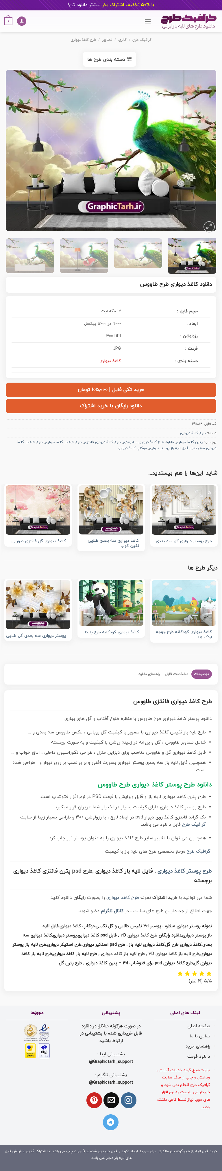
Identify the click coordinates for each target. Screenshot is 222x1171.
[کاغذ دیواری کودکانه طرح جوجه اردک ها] (184, 603)
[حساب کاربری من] (21, 21)
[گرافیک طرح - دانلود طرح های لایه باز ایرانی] (189, 21)
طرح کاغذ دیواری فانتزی (102, 442)
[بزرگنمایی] (209, 227)
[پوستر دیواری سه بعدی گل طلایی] (38, 604)
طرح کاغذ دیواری (83, 40)
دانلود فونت (198, 1056)
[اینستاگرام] (128, 1100)
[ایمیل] (111, 1100)
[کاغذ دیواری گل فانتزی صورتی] (38, 510)
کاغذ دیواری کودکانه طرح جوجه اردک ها (184, 635)
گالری (122, 40)
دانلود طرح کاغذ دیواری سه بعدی (148, 442)
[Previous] (204, 151)
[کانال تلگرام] (111, 1122)
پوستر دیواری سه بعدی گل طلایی (36, 636)
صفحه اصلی (199, 1026)
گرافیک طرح (141, 40)
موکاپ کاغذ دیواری (132, 448)
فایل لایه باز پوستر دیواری (168, 448)
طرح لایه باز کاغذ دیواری (63, 442)
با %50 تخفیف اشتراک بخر (111, 5)
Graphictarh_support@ (111, 1061)
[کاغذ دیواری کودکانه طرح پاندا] (111, 603)
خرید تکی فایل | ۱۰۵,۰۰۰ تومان (111, 389)
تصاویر (107, 40)
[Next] (13, 151)
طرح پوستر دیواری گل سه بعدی (184, 541)
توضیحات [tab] (201, 674)
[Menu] (147, 21)
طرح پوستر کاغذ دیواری (185, 871)
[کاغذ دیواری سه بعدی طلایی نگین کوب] (111, 509)
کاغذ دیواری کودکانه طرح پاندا (112, 632)
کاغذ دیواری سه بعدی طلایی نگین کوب (113, 543)
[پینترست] (94, 1100)
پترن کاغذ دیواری (189, 442)
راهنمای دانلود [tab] (149, 674)
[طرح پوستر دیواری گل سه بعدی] (184, 510)
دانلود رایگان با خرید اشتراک (111, 406)
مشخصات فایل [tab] (176, 674)
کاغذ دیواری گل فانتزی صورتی (39, 541)
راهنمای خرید (198, 1046)
